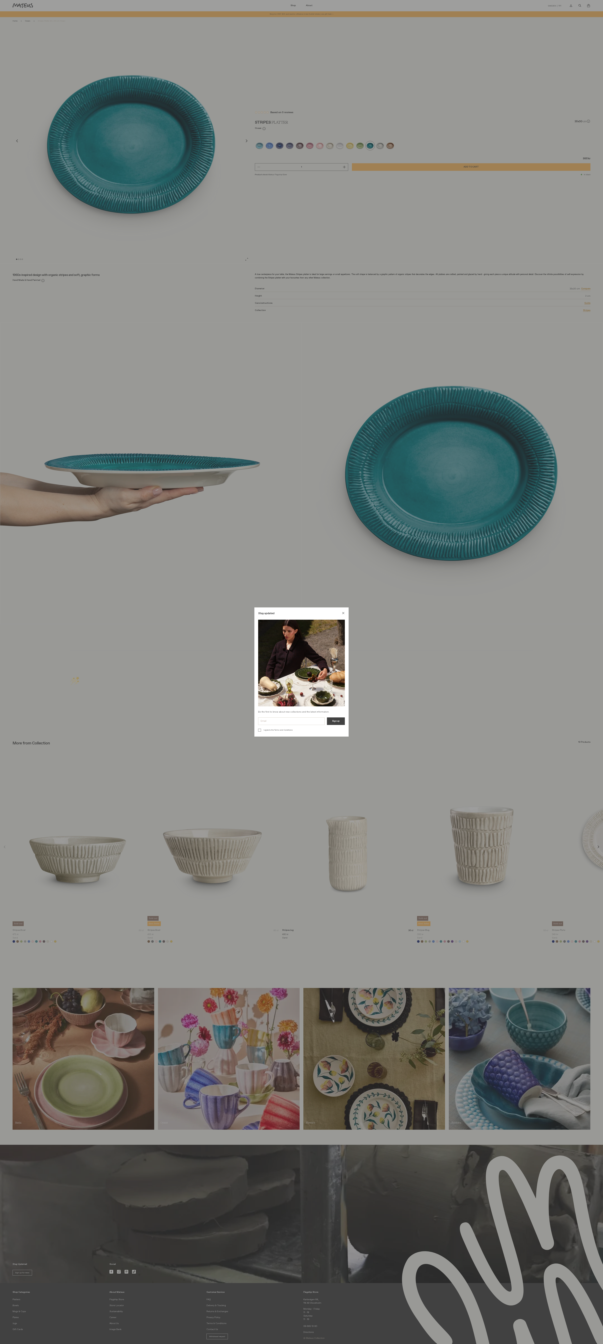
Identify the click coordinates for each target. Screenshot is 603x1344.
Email (263, 721)
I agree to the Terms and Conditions (278, 730)
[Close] (343, 613)
